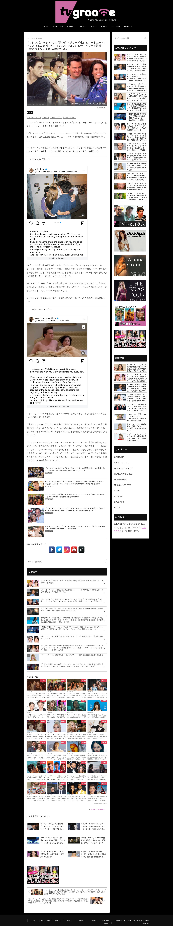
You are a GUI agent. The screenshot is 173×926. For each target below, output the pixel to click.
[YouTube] (74, 549)
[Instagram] (66, 549)
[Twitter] (59, 549)
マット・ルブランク (70, 117)
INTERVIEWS (45, 920)
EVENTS (81, 920)
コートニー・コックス (35, 117)
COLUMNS (105, 920)
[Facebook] (52, 549)
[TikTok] (81, 549)
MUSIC (69, 920)
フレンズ (46, 117)
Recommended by (98, 803)
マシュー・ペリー (56, 117)
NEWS (30, 112)
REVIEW (93, 920)
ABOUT (105, 923)
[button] (104, 561)
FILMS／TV (57, 920)
